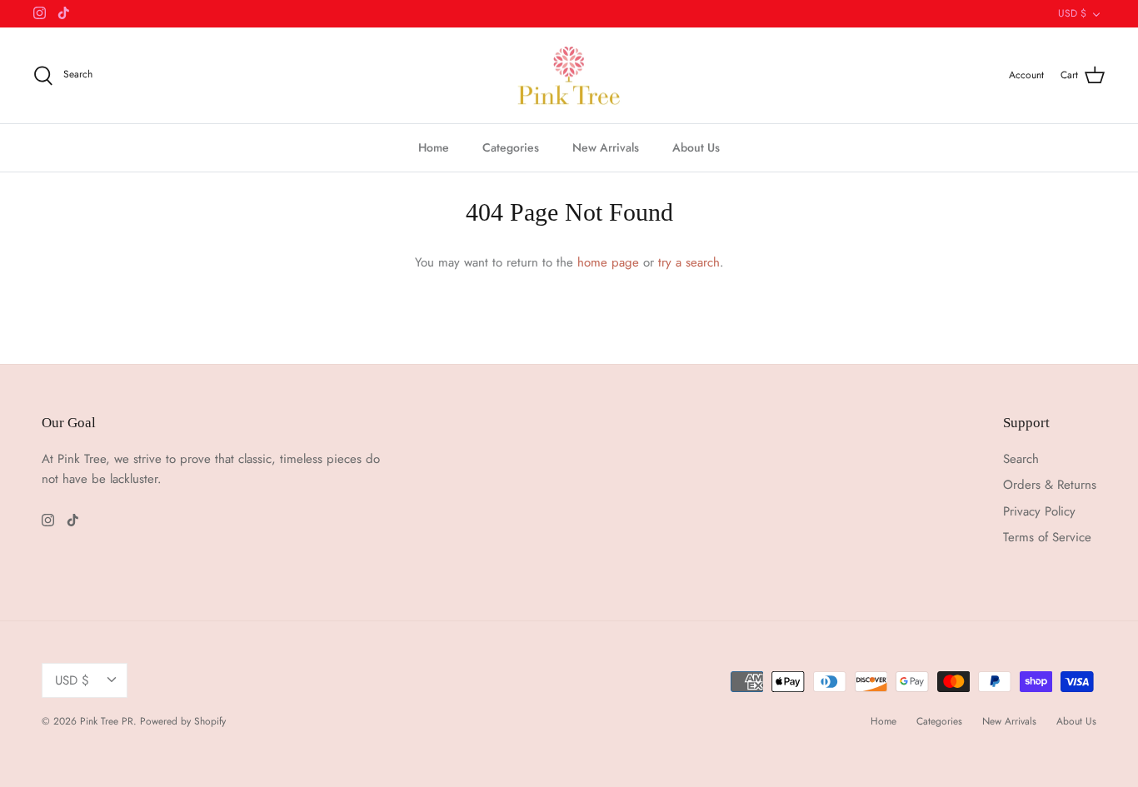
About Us (696, 147)
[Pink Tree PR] (569, 75)
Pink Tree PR (106, 721)
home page (608, 262)
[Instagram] (39, 13)
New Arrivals (605, 147)
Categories (510, 147)
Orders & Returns (1049, 485)
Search (1021, 459)
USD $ (1072, 13)
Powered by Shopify (183, 721)
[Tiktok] (63, 13)
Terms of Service (1047, 537)
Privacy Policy (1039, 511)
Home (433, 147)
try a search (689, 262)
